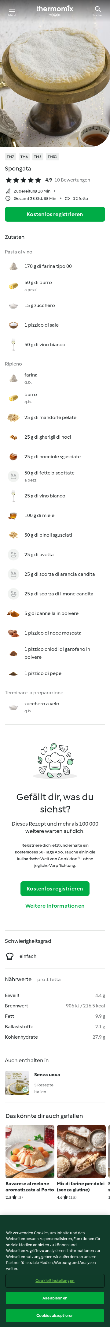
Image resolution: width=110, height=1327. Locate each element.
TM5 (38, 157)
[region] (55, 1271)
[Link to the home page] (55, 11)
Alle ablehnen (55, 1298)
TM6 (24, 157)
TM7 (10, 157)
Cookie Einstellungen (55, 1280)
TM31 (52, 157)
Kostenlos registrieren (55, 214)
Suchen (98, 15)
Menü (12, 15)
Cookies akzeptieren (55, 1315)
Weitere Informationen (55, 905)
